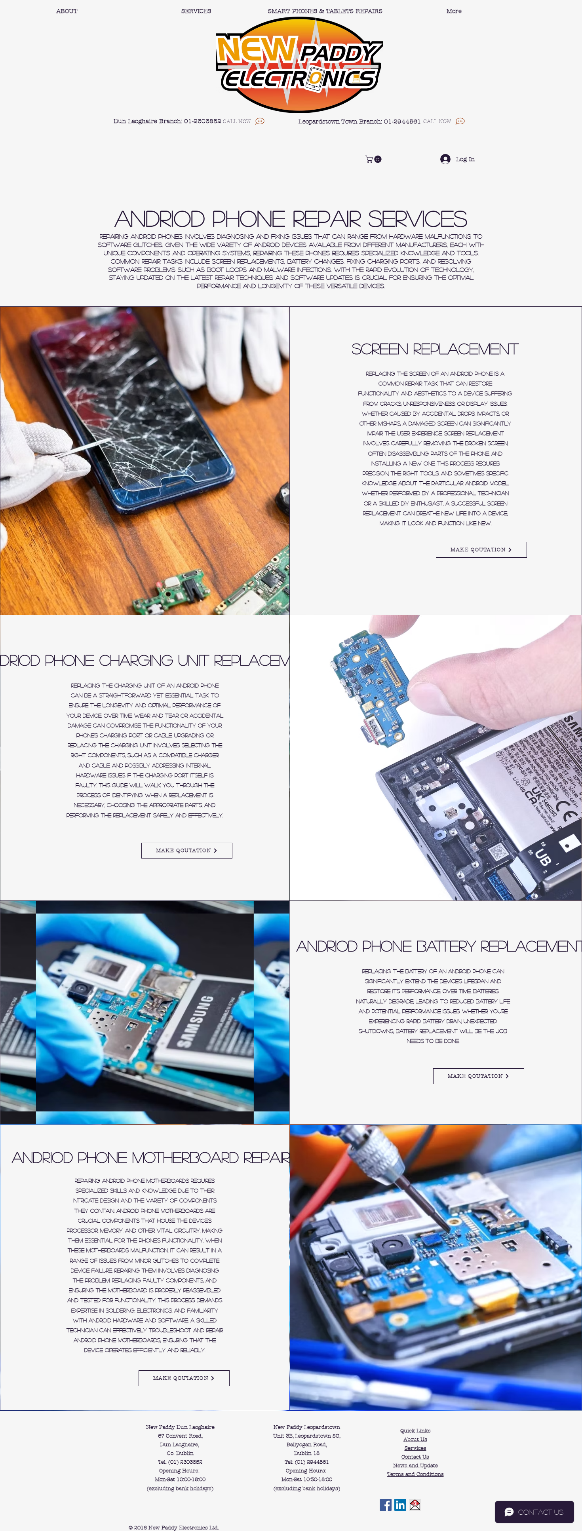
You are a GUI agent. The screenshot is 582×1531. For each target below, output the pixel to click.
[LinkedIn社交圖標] (400, 1505)
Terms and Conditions (415, 1474)
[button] (374, 159)
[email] (415, 1505)
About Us (415, 1439)
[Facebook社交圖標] (386, 1505)
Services (415, 1448)
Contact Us (415, 1457)
